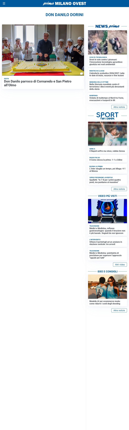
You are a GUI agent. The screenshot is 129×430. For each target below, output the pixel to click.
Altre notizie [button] (119, 107)
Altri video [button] (120, 264)
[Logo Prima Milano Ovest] (64, 3)
